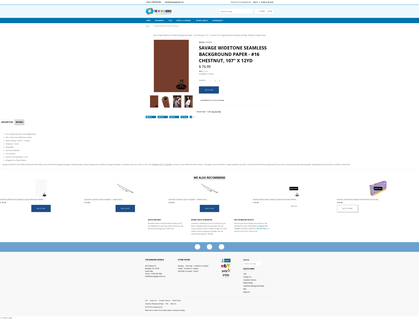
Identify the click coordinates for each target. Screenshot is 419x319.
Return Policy (248, 283)
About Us (246, 292)
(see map (149, 271)
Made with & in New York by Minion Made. (158, 310)
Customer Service (249, 280)
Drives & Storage (184, 20)
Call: (214, 112)
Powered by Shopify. (178, 310)
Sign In (255, 2)
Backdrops (159, 20)
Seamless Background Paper (253, 286)
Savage (209, 42)
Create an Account (267, 2)
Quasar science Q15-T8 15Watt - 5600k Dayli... (188, 199)
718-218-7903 (261, 228)
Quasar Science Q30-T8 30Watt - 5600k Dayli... (104, 199)
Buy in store (348, 208)
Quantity (202, 80)
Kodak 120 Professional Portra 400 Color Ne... (358, 199)
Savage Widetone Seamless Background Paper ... (22, 199)
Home (148, 20)
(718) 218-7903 (156, 2)
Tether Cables (202, 20)
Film (170, 20)
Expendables (217, 20)
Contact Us (247, 277)
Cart (244, 274)
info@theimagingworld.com (174, 2)
